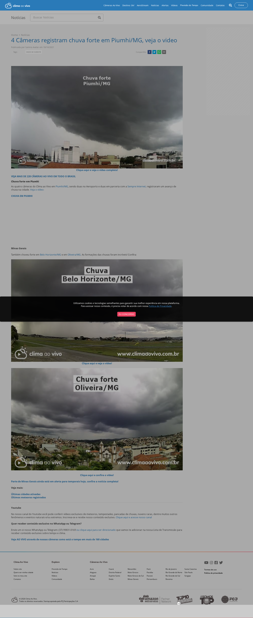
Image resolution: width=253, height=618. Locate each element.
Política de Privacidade (160, 306)
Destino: (128, 5)
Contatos (220, 5)
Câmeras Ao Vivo (112, 5)
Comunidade (207, 5)
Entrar (241, 5)
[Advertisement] (126, 611)
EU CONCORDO (126, 314)
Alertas (165, 5)
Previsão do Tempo (189, 5)
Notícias (155, 5)
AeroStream (142, 5)
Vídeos (174, 5)
